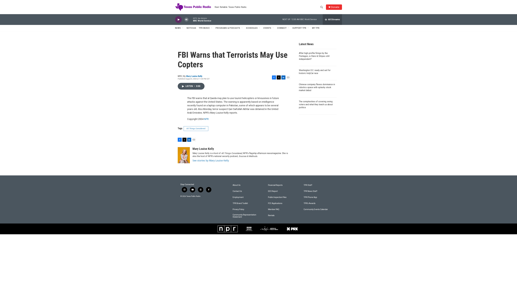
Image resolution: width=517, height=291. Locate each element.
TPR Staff (308, 185)
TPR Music (204, 28)
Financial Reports (275, 185)
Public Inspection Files (277, 197)
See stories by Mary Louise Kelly (211, 160)
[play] (178, 19)
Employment (238, 197)
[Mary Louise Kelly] (184, 155)
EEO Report (273, 191)
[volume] (186, 20)
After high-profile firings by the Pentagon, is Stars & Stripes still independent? (314, 56)
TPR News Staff (310, 191)
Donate (335, 7)
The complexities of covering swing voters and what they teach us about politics (316, 104)
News (178, 28)
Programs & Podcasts (228, 28)
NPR (206, 119)
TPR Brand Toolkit (240, 203)
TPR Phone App (310, 197)
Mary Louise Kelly (194, 76)
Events (267, 28)
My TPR (315, 28)
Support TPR (299, 28)
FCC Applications (275, 203)
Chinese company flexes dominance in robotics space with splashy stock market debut (317, 87)
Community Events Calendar (316, 209)
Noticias (191, 28)
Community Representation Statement (244, 216)
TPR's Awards (309, 203)
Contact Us (237, 191)
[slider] (190, 19)
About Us (236, 185)
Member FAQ (273, 209)
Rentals (271, 215)
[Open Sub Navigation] (183, 28)
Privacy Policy (238, 209)
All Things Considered (195, 128)
